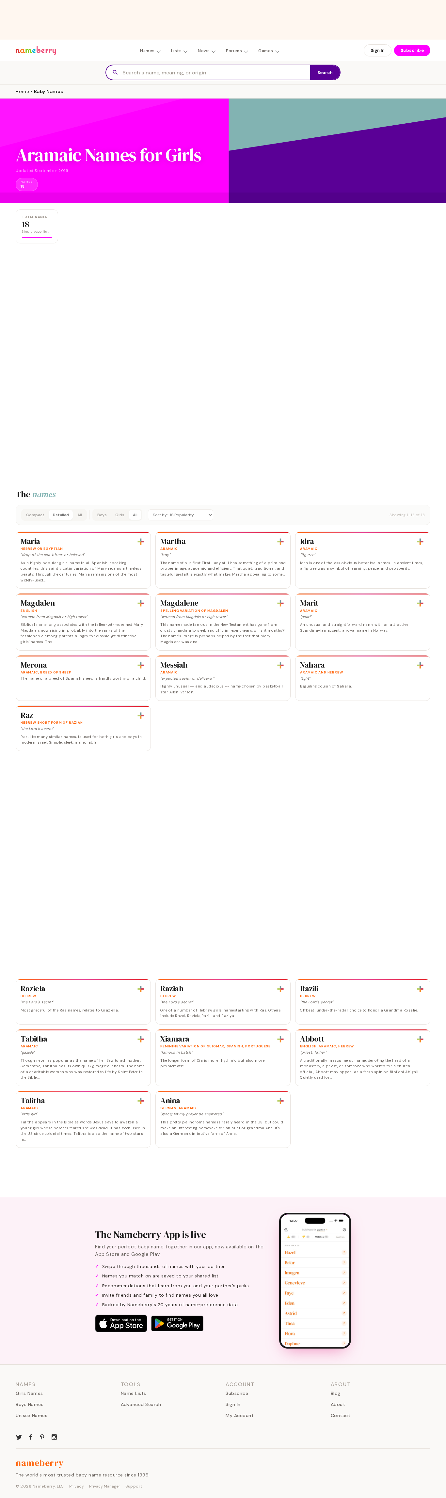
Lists (176, 51)
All (79, 514)
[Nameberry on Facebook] (30, 1436)
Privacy (76, 1486)
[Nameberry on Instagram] (54, 1436)
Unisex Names (31, 1415)
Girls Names (29, 1393)
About (338, 1404)
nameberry (40, 1463)
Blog (336, 1393)
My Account (240, 1415)
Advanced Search (141, 1404)
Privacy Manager (104, 1486)
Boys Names (29, 1404)
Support (133, 1486)
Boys (102, 514)
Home (22, 91)
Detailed (61, 514)
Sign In (378, 50)
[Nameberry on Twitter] (19, 1436)
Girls (119, 514)
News (204, 51)
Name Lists (133, 1393)
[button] (223, 515)
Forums (234, 51)
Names (147, 51)
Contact (341, 1415)
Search (325, 72)
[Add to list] (140, 541)
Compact (35, 514)
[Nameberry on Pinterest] (42, 1436)
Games (265, 51)
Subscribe (412, 50)
